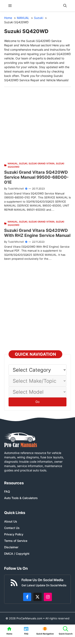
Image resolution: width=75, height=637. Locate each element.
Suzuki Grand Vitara (42, 163)
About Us (10, 521)
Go (37, 402)
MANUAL (13, 163)
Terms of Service (15, 540)
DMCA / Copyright (16, 553)
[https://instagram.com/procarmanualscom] (48, 597)
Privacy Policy (13, 534)
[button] (65, 5)
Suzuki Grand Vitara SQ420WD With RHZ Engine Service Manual (37, 233)
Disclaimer (11, 547)
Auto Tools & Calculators (21, 498)
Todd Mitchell (16, 188)
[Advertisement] (37, 124)
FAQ (7, 491)
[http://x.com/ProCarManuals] (37, 597)
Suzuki (23, 163)
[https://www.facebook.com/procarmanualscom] (27, 597)
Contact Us (12, 528)
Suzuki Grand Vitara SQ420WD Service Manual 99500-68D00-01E (36, 177)
